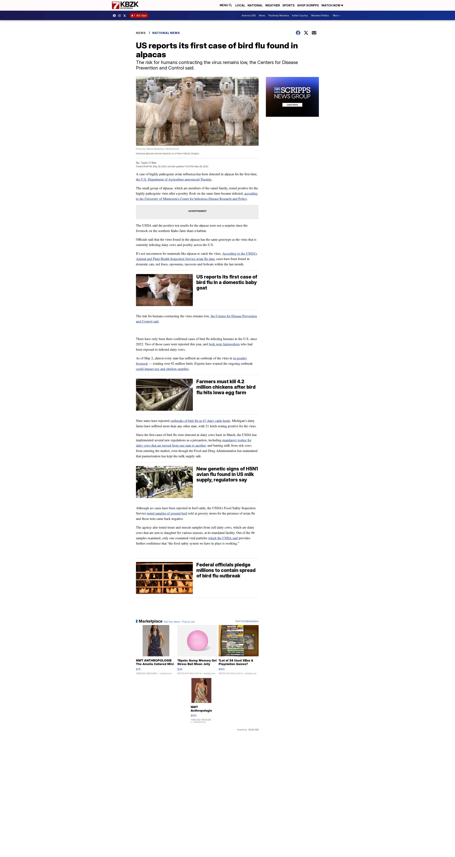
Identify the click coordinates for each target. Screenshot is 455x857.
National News (166, 33)
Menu (224, 5)
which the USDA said (223, 538)
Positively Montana (278, 15)
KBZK (125, 15)
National (255, 5)
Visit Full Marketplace (247, 621)
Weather (272, 5)
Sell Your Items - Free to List (179, 621)
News (262, 15)
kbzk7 (115, 15)
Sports (288, 5)
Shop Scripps (308, 5)
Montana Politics (320, 15)
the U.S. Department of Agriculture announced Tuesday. (174, 179)
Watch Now (331, 5)
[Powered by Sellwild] (253, 729)
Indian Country (300, 15)
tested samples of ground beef (167, 513)
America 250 (249, 15)
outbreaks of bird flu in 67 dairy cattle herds (200, 420)
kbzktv (120, 15)
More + (337, 15)
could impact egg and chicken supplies (162, 368)
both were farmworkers (224, 344)
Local (240, 5)
